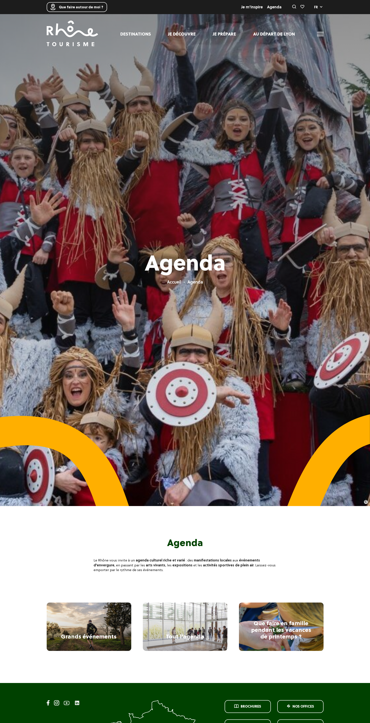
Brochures (251, 706)
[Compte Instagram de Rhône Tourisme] (56, 703)
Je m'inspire (252, 7)
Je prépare (224, 34)
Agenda (274, 7)
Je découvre (182, 34)
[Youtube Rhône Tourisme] (67, 703)
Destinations (135, 34)
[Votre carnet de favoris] (302, 7)
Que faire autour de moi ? (81, 7)
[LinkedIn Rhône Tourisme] (77, 703)
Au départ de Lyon (274, 34)
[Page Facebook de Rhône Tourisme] (48, 703)
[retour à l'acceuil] (72, 34)
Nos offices (303, 706)
